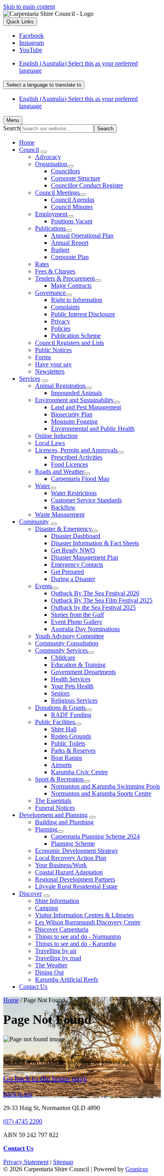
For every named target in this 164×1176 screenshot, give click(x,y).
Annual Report (69, 242)
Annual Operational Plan (82, 235)
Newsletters (49, 371)
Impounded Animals (76, 392)
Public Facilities (55, 722)
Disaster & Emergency (63, 528)
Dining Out (49, 972)
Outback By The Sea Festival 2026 (95, 593)
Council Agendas (72, 199)
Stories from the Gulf (77, 614)
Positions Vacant (71, 221)
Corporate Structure (75, 178)
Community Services (61, 650)
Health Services (70, 679)
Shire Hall (63, 729)
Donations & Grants (60, 707)
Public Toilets (68, 743)
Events (43, 586)
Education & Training (78, 664)
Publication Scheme (76, 335)
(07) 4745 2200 (22, 1121)
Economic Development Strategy (76, 850)
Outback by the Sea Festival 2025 (93, 607)
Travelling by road (58, 958)
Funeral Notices (55, 807)
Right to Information (76, 299)
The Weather (51, 965)
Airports (61, 764)
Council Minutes (72, 206)
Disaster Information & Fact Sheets (95, 543)
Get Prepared (67, 571)
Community (34, 521)
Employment (51, 214)
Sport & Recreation (59, 779)
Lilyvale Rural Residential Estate (76, 886)
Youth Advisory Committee (69, 636)
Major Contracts (71, 285)
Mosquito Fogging (74, 421)
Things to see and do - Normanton (78, 936)
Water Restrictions (74, 493)
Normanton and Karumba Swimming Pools (105, 786)
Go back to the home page (45, 1078)
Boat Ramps (66, 757)
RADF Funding (71, 714)
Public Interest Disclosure (83, 314)
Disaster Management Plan (84, 557)
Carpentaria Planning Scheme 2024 (95, 836)
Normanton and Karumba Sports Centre (101, 793)
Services (29, 378)
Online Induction (56, 435)
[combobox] (43, 85)
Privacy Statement (26, 1162)
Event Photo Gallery (76, 621)
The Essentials (53, 800)
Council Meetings (57, 192)
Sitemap (63, 1162)
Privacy (60, 321)
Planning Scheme (73, 843)
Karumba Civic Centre (79, 772)
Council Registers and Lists (69, 342)
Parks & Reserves (73, 750)
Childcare (63, 657)
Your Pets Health (72, 686)
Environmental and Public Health (93, 428)
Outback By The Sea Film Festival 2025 (101, 600)
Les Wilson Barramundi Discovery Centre (88, 922)
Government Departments (83, 671)
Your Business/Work (61, 865)
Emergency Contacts (77, 564)
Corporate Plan (70, 257)
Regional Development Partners (75, 879)
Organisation (51, 164)
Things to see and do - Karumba (75, 943)
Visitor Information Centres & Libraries (84, 915)
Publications (50, 228)
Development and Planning (53, 815)
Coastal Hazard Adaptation (69, 872)
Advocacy (48, 156)
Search (11, 128)
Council (29, 149)
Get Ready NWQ (73, 550)
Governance (50, 292)
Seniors (60, 693)
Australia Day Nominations (85, 629)
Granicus (136, 1169)
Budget (60, 249)
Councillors (65, 171)
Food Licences (69, 464)
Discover (30, 893)
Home (11, 1000)
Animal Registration (60, 385)
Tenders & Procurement (65, 278)
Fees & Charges (55, 271)
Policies (60, 328)
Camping (46, 908)
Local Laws (50, 443)
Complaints (65, 307)
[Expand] (44, 152)
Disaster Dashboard (75, 536)
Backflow (63, 507)
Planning (46, 829)
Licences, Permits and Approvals (76, 450)
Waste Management (59, 514)
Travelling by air (55, 950)
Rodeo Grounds (71, 736)
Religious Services (74, 700)
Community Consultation (66, 643)
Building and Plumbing (64, 822)
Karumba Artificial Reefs (66, 979)
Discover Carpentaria (61, 929)
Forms (43, 357)
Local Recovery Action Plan (70, 857)
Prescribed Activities (76, 457)
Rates (42, 264)
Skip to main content (29, 6)
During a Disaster (73, 578)
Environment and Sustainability (74, 400)
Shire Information (57, 900)
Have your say (53, 364)
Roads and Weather (59, 471)
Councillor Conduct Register (87, 185)
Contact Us (33, 986)
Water (42, 485)
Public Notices (53, 350)
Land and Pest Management (86, 407)
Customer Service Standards (86, 500)
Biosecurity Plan (71, 414)
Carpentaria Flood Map (80, 478)
